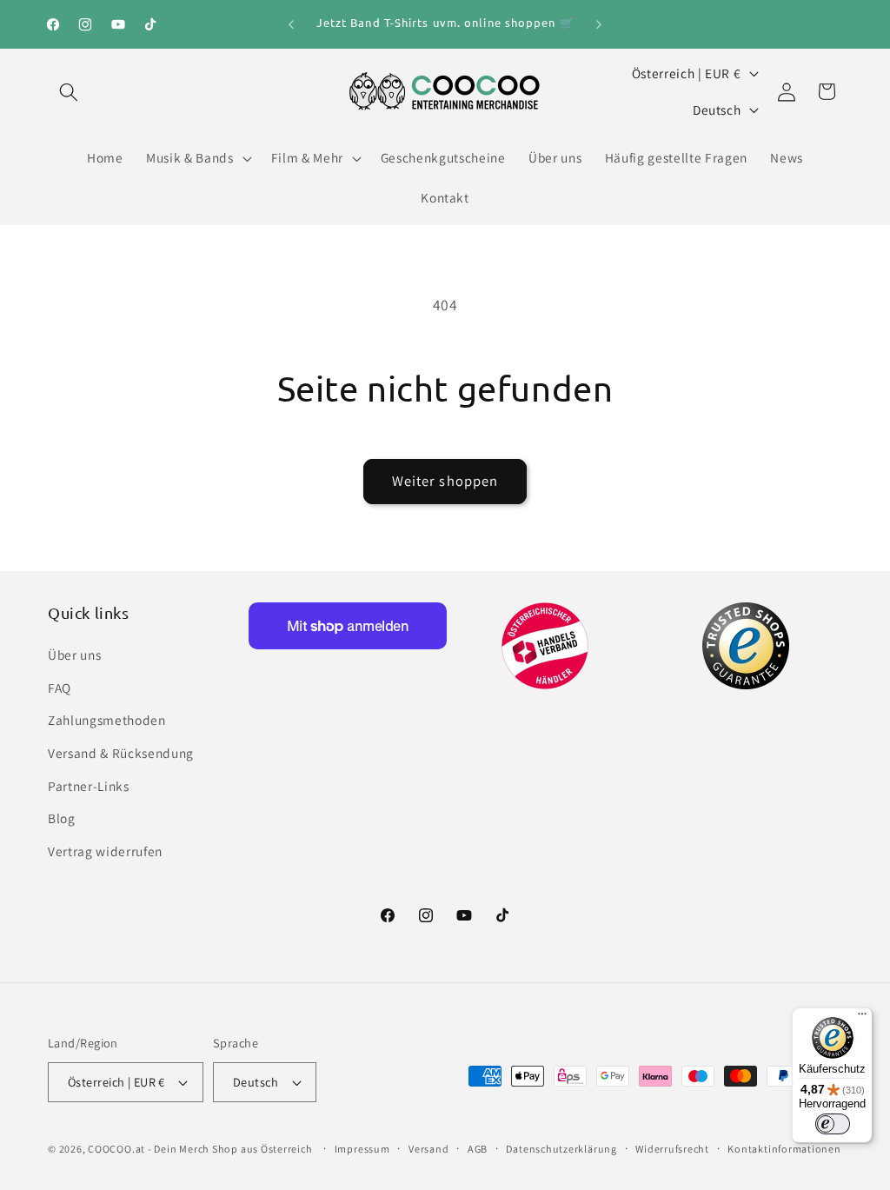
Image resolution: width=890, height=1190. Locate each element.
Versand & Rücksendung (121, 752)
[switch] (832, 1124)
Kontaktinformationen (783, 1148)
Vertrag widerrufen (105, 851)
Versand (428, 1148)
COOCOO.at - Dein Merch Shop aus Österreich (200, 1148)
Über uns (74, 654)
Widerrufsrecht (672, 1148)
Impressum (362, 1148)
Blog (62, 818)
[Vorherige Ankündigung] (291, 24)
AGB (478, 1148)
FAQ (59, 687)
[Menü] (862, 1017)
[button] (69, 91)
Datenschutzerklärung (561, 1148)
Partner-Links (89, 785)
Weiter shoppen (445, 480)
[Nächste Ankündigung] (599, 24)
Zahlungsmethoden (107, 719)
